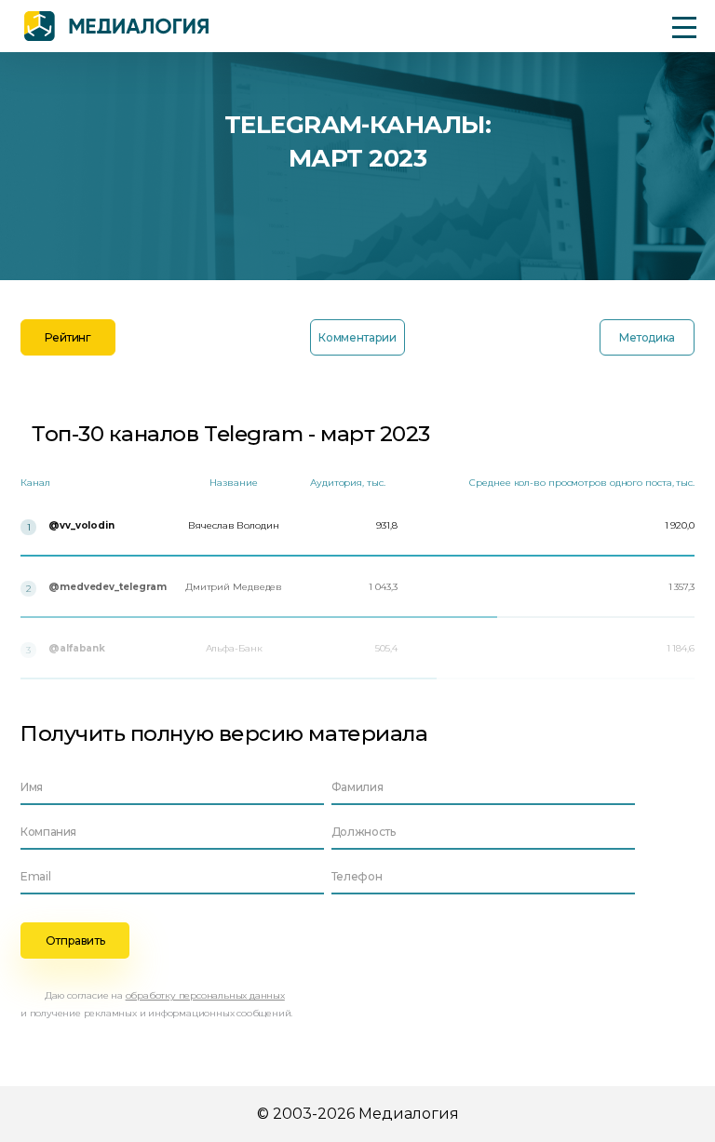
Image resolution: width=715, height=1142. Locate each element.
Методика (647, 337)
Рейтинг (67, 337)
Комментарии (357, 337)
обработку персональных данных (205, 995)
